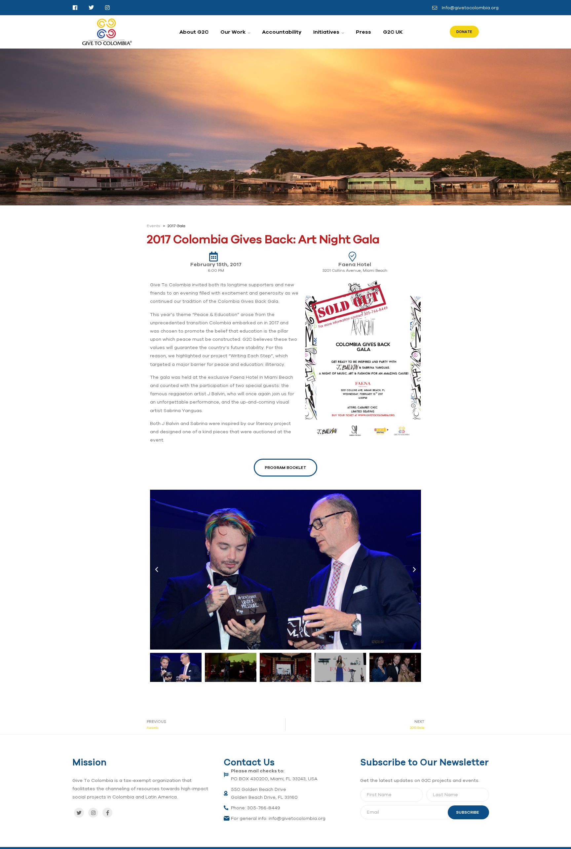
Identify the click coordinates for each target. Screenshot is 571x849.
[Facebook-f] (107, 813)
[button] (156, 569)
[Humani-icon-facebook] (75, 7)
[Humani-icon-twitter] (91, 7)
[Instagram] (93, 813)
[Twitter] (79, 813)
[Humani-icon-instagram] (107, 7)
